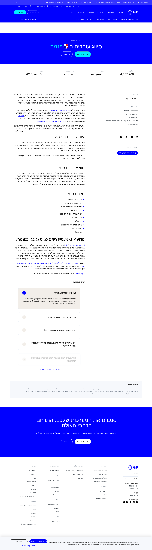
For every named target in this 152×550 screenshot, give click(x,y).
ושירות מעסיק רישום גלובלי (60, 110)
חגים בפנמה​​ (133, 118)
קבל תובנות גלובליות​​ (100, 482)
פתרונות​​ (111, 12)
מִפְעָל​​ (57, 512)
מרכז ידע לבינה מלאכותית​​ (28, 506)
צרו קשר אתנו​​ (134, 495)
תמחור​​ (71, 12)
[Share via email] (121, 137)
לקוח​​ (34, 478)
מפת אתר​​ (33, 493)
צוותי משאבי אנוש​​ (53, 480)
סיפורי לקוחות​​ (55, 521)
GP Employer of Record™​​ (74, 471)
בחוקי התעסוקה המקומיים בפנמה (50, 121)
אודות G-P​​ (32, 471)
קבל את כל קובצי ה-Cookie (38, 541)
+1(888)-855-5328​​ (132, 486)
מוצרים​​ (121, 12)
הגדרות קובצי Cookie (28, 546)
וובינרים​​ (33, 517)
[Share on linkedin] (137, 137)
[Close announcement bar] (16, 2)
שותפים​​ (91, 12)
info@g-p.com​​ (133, 488)
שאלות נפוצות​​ (133, 124)
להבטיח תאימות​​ (101, 474)
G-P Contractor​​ (77, 474)
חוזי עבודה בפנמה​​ (131, 114)
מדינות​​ (101, 12)
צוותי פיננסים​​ (55, 487)
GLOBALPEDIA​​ (54, 471)
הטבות (21, 115)
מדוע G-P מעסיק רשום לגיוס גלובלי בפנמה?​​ (121, 121)
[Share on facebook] (132, 137)
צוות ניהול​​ (56, 495)
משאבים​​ (81, 12)
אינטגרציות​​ (103, 491)
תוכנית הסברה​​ (54, 525)
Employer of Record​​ (100, 471)
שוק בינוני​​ (56, 508)
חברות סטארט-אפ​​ (53, 504)
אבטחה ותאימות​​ (101, 498)
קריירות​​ (33, 474)
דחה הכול (19, 541)
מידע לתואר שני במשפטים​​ (27, 496)
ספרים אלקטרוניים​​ (30, 520)
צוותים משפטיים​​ (54, 484)
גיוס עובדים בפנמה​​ (131, 111)
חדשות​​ (34, 485)
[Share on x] (126, 137)
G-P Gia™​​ (79, 478)
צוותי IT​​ (57, 491)
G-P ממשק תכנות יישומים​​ (98, 495)
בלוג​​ (34, 509)
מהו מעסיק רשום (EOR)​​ (28, 524)
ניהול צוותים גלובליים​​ (100, 478)
